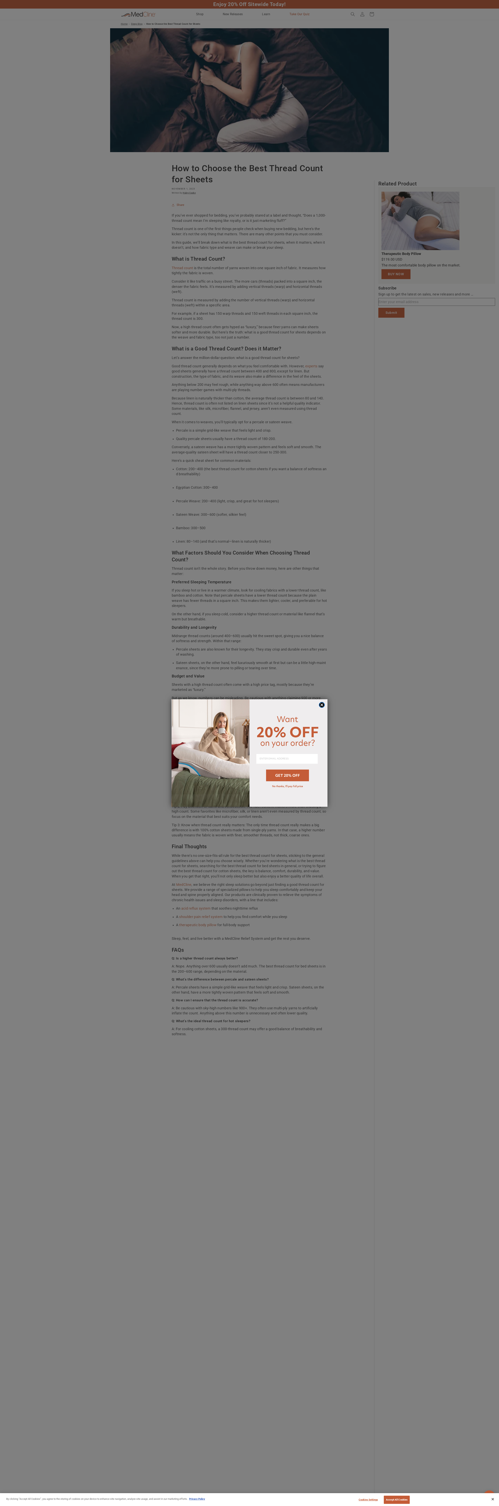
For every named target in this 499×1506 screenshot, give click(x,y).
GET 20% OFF (287, 775)
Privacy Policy (197, 1498)
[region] (249, 1499)
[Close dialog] (322, 705)
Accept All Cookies (397, 1499)
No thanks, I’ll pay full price (287, 786)
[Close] (492, 1499)
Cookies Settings (368, 1499)
